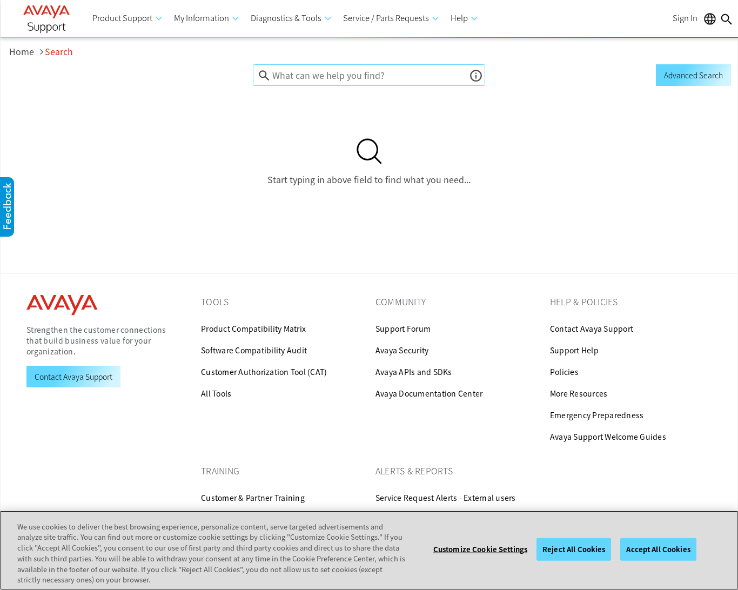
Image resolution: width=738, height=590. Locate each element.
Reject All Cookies (573, 549)
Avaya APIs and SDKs (413, 371)
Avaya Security (402, 350)
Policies (564, 371)
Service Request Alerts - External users (445, 497)
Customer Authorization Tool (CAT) (264, 371)
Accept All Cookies (658, 549)
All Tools (216, 393)
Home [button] (27, 51)
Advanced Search (693, 75)
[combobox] (369, 75)
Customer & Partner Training (253, 497)
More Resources (579, 393)
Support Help (574, 350)
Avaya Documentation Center (429, 393)
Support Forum (403, 328)
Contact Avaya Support (591, 328)
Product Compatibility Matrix (253, 328)
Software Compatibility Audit (254, 350)
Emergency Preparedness (597, 415)
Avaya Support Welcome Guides (608, 436)
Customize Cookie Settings (480, 549)
